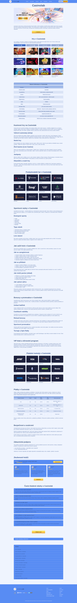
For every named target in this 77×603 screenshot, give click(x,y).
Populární (19, 45)
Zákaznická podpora (18, 573)
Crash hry (44, 45)
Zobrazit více (38, 479)
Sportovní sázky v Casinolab (20, 558)
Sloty (56, 45)
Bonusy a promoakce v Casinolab (21, 562)
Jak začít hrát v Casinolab (19, 560)
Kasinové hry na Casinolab (20, 553)
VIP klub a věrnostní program (20, 564)
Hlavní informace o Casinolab (20, 551)
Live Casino (32, 45)
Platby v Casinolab (18, 569)
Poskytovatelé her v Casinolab (20, 556)
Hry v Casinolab (18, 549)
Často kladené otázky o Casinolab (21, 578)
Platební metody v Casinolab (20, 567)
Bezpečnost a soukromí (19, 571)
